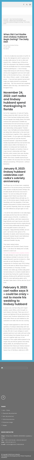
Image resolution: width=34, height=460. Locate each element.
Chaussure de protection (10, 413)
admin (7, 48)
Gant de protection (8, 416)
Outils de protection (8, 419)
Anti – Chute (6, 410)
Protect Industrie (15, 454)
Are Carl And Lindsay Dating (10, 45)
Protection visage (8, 422)
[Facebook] (23, 5)
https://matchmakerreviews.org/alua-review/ (16, 253)
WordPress (4, 457)
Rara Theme (21, 456)
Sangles (5, 425)
